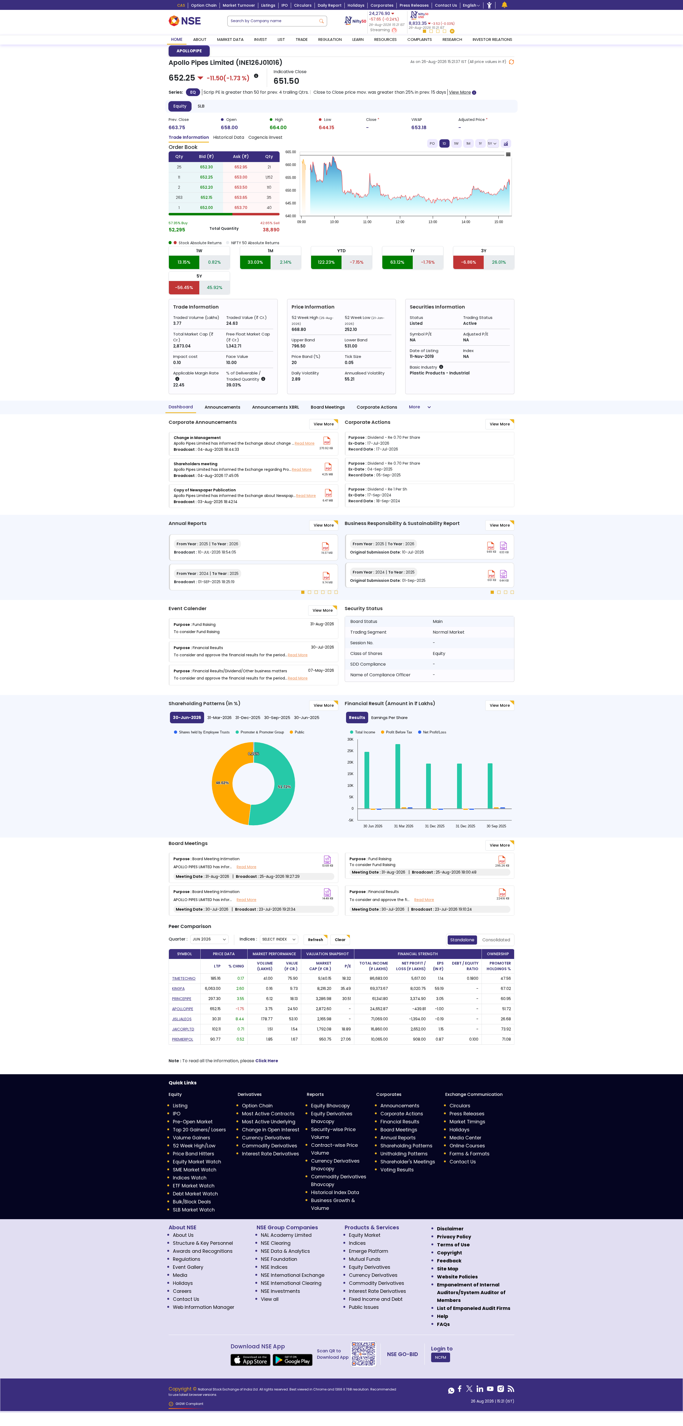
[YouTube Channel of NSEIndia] (490, 1390)
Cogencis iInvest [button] (265, 137)
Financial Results (399, 1122)
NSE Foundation (279, 1259)
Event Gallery (188, 1267)
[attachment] (327, 441)
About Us (183, 1235)
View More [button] (460, 92)
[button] (387, 30)
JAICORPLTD (183, 1029)
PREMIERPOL (182, 1039)
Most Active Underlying (268, 1122)
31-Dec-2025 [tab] (247, 717)
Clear (340, 939)
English (469, 5)
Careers (182, 1291)
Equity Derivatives (369, 1267)
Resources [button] (385, 39)
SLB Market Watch (194, 1210)
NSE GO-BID (402, 1354)
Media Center (465, 1138)
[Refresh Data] (511, 62)
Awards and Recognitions (203, 1251)
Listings (268, 5)
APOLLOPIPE (189, 51)
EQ (193, 92)
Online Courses (467, 1146)
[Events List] (504, 5)
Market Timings (467, 1122)
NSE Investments (280, 1291)
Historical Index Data (335, 1192)
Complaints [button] (419, 39)
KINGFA (178, 988)
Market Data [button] (230, 39)
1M (468, 143)
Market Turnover (239, 5)
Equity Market (364, 1235)
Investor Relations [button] (492, 39)
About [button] (200, 39)
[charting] (506, 143)
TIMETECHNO (184, 978)
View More (324, 424)
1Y (480, 143)
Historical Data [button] (228, 137)
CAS (181, 5)
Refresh (315, 939)
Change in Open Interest (270, 1130)
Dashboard (181, 407)
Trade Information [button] (189, 137)
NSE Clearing (276, 1243)
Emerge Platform (368, 1251)
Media (180, 1275)
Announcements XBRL (275, 407)
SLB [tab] (201, 106)
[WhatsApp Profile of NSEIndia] (451, 1390)
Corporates (382, 5)
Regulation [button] (330, 39)
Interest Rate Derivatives (270, 1154)
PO (432, 143)
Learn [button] (358, 39)
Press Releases (414, 5)
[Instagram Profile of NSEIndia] (500, 1390)
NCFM (440, 1357)
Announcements (222, 407)
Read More (305, 443)
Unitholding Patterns (404, 1154)
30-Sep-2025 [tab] (277, 717)
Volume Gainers (191, 1138)
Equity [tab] (179, 106)
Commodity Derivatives (269, 1146)
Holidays (356, 5)
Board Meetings (328, 407)
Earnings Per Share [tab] (389, 717)
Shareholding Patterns (406, 1146)
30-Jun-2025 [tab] (306, 717)
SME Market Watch (194, 1170)
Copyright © (183, 1389)
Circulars (303, 5)
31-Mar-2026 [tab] (219, 717)
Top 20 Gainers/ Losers (199, 1130)
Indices (357, 1243)
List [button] (281, 39)
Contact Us (446, 5)
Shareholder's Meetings (407, 1162)
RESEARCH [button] (452, 39)
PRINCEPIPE (181, 998)
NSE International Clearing (291, 1283)
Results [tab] (357, 717)
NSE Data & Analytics (285, 1251)
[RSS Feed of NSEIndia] (511, 1390)
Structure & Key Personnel (203, 1243)
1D (444, 143)
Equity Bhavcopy (330, 1106)
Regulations (186, 1259)
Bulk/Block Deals (192, 1202)
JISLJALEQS (182, 1019)
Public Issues (364, 1307)
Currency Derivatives (266, 1138)
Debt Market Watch (195, 1194)
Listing (180, 1106)
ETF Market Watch (194, 1186)
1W (456, 143)
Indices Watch (190, 1178)
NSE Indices (274, 1267)
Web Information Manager (203, 1307)
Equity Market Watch (197, 1162)
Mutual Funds (364, 1259)
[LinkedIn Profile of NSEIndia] (479, 1390)
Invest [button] (260, 39)
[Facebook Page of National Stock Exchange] (459, 1390)
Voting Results (397, 1170)
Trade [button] (302, 39)
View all (270, 1299)
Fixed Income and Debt (376, 1299)
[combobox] (271, 21)
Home (176, 39)
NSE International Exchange (292, 1275)
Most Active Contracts (268, 1114)
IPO (284, 5)
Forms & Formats (470, 1154)
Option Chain (204, 5)
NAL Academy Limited (286, 1235)
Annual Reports (398, 1138)
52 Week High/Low (194, 1146)
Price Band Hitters (193, 1154)
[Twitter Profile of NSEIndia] (469, 1390)
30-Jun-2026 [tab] (187, 717)
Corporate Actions (377, 407)
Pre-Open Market (193, 1122)
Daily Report (330, 5)
